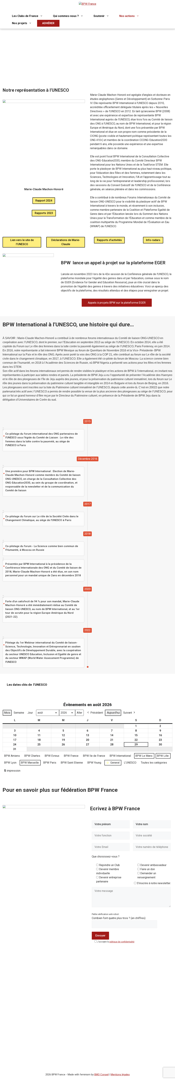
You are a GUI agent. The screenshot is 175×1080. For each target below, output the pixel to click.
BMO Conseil (101, 1074)
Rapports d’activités (109, 240)
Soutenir (99, 16)
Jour (30, 712)
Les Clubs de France (25, 16)
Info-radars (153, 240)
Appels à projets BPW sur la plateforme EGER (117, 302)
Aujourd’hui (113, 712)
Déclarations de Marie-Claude (65, 242)
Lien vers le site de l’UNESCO (22, 242)
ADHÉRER (48, 23)
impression (12, 771)
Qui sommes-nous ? (66, 16)
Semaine (19, 712)
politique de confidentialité (121, 942)
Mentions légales (120, 1074)
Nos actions (127, 16)
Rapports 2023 (44, 213)
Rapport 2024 (43, 200)
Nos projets (19, 23)
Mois (7, 712)
